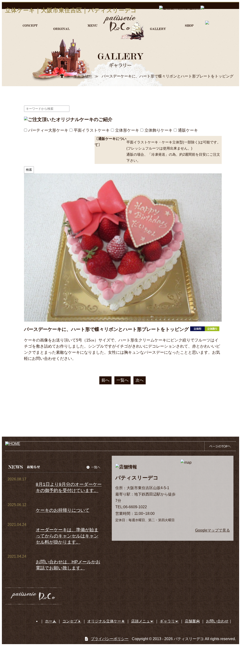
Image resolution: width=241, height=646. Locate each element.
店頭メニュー (142, 621)
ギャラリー (82, 76)
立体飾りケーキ (159, 130)
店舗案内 (192, 621)
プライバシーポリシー (110, 639)
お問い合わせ (217, 621)
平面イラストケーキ (92, 130)
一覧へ (122, 380)
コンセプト (71, 621)
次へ (140, 380)
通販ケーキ (188, 130)
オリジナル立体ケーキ (106, 621)
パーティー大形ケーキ (48, 130)
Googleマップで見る (212, 530)
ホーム (50, 621)
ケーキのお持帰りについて (62, 510)
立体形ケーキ (127, 130)
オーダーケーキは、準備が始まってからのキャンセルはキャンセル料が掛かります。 (67, 535)
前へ (105, 380)
